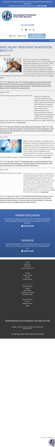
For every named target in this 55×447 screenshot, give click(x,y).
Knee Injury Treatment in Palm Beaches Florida (26, 84)
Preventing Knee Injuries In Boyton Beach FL (18, 86)
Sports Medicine (27, 290)
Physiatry (27, 288)
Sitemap (27, 305)
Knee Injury (11, 82)
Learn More (28, 226)
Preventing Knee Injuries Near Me (20, 88)
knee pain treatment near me (31, 131)
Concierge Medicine (27, 279)
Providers (27, 273)
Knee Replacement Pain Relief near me (27, 165)
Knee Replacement (27, 127)
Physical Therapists (27, 275)
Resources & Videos (27, 299)
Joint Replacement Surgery (27, 292)
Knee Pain (18, 127)
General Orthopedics (27, 286)
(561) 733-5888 (29, 25)
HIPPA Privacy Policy (27, 303)
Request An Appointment (27, 268)
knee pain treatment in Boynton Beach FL (36, 163)
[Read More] (22, 122)
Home (27, 262)
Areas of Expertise (27, 284)
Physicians (27, 277)
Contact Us (27, 301)
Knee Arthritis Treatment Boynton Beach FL (36, 196)
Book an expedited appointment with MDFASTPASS (37, 36)
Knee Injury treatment (29, 82)
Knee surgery (37, 127)
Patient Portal (23, 36)
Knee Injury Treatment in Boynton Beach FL (37, 129)
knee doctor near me (28, 161)
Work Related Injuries (27, 294)
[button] (51, 40)
